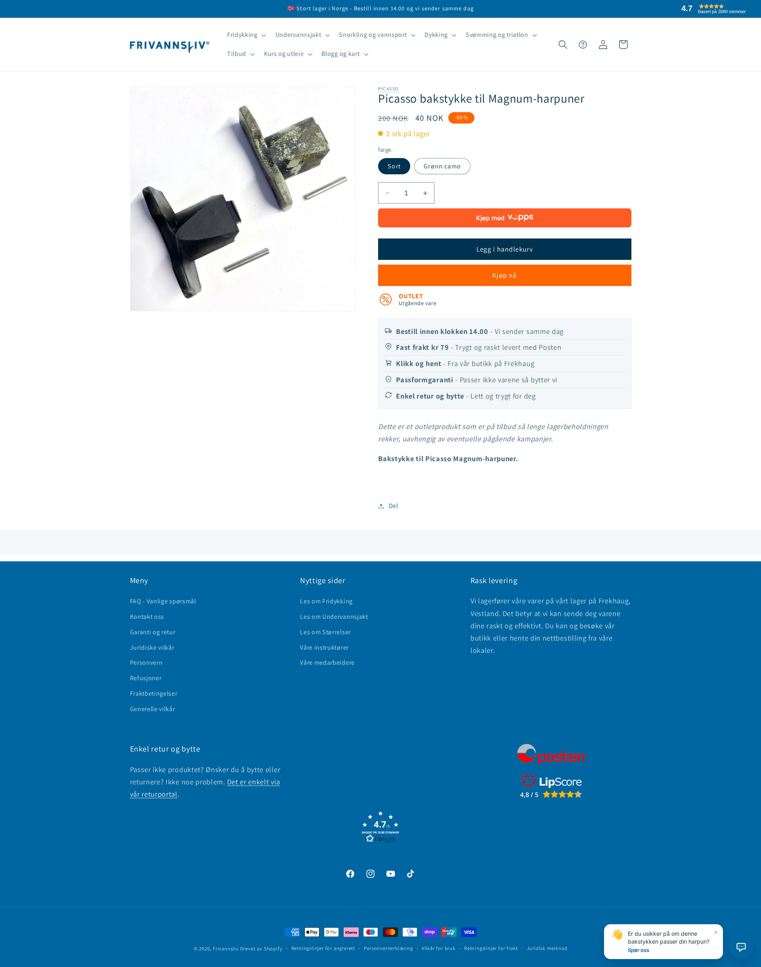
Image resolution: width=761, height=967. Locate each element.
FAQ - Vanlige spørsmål (163, 601)
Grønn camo (442, 166)
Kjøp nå (504, 275)
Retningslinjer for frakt (491, 948)
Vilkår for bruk (438, 948)
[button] (246, 35)
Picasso (388, 89)
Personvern (146, 662)
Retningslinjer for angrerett (323, 948)
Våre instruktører (324, 647)
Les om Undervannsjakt (334, 616)
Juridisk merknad (547, 948)
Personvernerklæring (388, 948)
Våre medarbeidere (327, 662)
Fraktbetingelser (154, 693)
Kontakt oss (147, 616)
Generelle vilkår (152, 709)
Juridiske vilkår (152, 647)
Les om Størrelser (325, 632)
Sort (394, 166)
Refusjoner (146, 678)
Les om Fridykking (326, 601)
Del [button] (393, 506)
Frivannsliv (226, 948)
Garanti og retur (153, 632)
